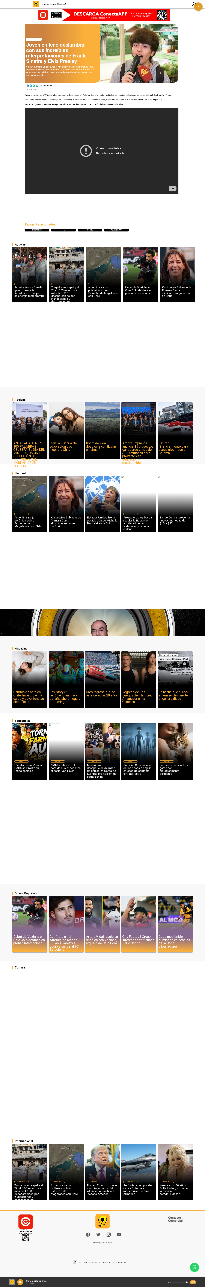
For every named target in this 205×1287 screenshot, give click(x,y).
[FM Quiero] (14, 4)
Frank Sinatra (116, 230)
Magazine (34, 39)
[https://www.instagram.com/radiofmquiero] (109, 1236)
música (90, 230)
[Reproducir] (198, 6)
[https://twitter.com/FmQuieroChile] (98, 1236)
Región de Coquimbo (21, 284)
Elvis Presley (37, 230)
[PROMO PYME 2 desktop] (102, 15)
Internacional (58, 284)
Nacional (169, 284)
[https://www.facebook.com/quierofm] (88, 1235)
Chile (63, 230)
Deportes (132, 284)
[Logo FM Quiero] (36, 4)
